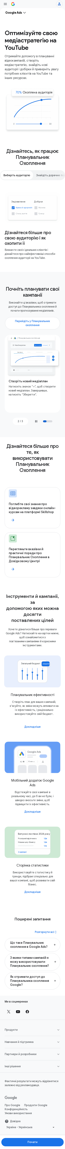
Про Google (12, 1105)
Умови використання (18, 1113)
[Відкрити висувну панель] (5, 4)
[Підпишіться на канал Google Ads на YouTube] (18, 1012)
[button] (32, 944)
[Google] (11, 1098)
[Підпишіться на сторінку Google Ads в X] (9, 1012)
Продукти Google (35, 1105)
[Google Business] (13, 4)
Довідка (15, 1121)
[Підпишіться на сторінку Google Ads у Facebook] (27, 1012)
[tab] (17, 175)
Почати (33, 1142)
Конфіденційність (16, 1109)
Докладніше (32, 727)
